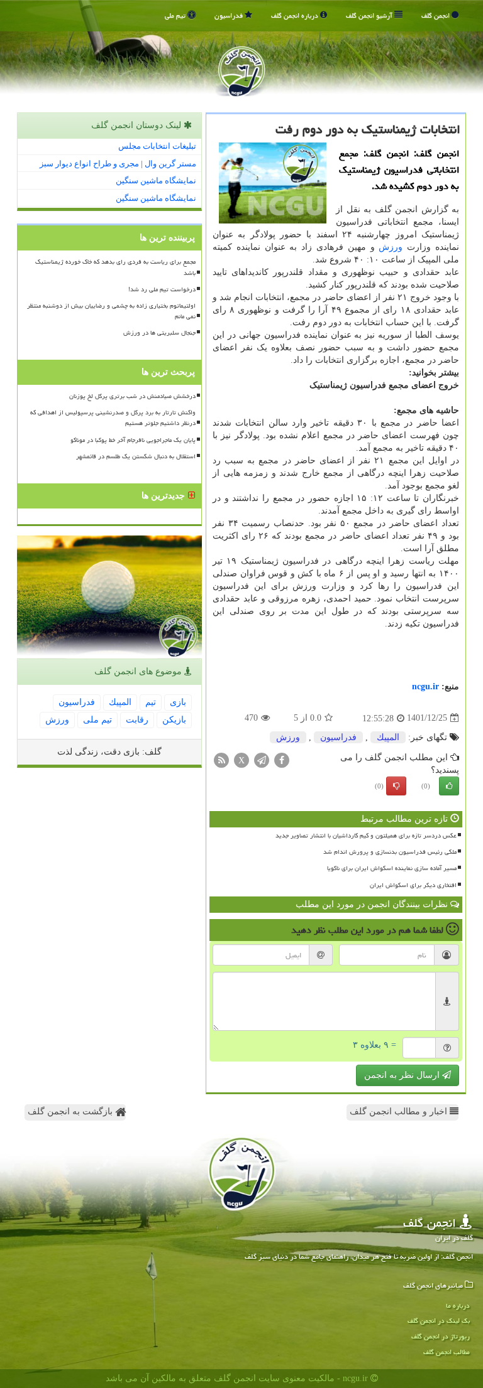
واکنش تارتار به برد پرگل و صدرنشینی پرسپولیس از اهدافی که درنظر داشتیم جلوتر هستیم (113, 417)
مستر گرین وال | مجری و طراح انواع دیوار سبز (118, 163)
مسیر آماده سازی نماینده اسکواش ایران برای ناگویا (392, 868)
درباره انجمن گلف (295, 15)
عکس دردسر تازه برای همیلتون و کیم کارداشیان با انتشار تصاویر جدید (366, 835)
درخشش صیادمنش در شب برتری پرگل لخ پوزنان (132, 396)
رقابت (137, 719)
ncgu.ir (425, 686)
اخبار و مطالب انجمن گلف (400, 1111)
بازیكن (174, 719)
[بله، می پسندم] (449, 786)
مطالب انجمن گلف (446, 1351)
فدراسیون (229, 15)
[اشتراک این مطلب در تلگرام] (261, 759)
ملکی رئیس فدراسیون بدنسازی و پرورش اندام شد (390, 852)
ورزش (390, 247)
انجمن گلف (436, 15)
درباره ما (458, 1305)
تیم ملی (176, 15)
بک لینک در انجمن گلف (439, 1320)
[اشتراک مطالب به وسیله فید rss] (221, 759)
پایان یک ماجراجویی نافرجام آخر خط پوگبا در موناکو (133, 440)
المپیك (388, 737)
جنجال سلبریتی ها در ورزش (159, 332)
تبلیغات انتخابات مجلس (157, 146)
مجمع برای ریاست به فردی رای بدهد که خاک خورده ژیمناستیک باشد (115, 267)
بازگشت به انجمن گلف (71, 1111)
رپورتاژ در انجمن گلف (440, 1336)
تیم (150, 702)
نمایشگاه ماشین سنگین (156, 180)
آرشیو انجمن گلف (370, 15)
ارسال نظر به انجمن (403, 1075)
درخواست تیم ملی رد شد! (162, 289)
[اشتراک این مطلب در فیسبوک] (282, 759)
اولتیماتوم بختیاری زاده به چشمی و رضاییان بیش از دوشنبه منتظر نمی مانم (111, 311)
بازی (178, 702)
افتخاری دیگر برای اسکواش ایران (413, 885)
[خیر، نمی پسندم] (396, 786)
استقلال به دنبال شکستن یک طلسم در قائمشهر (136, 456)
